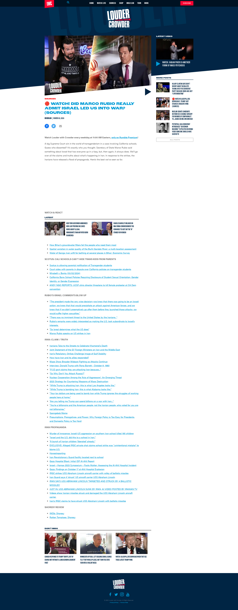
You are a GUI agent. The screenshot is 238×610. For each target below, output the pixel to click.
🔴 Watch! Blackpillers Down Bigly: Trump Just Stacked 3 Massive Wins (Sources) (181, 102)
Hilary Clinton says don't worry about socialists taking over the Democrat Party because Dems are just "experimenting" (182, 88)
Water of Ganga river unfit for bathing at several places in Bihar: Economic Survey (90, 252)
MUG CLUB (130, 2)
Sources (50, 99)
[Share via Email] (60, 126)
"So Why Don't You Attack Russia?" (67, 373)
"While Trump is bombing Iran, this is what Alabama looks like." (80, 389)
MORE (146, 2)
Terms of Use (124, 602)
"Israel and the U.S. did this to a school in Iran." (73, 437)
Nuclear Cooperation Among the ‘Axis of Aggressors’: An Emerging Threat (86, 377)
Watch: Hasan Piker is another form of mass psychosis (176, 63)
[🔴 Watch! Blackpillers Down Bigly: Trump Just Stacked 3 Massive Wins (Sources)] (163, 102)
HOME (91, 2)
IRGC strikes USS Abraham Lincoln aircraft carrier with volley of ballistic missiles (89, 473)
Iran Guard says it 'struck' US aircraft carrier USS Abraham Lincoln (82, 477)
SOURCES (112, 2)
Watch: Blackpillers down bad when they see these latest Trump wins (131, 558)
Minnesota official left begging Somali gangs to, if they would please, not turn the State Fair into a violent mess (96, 559)
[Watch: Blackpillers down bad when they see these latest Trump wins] (132, 543)
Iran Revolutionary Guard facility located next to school (77, 457)
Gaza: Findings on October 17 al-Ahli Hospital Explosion (77, 469)
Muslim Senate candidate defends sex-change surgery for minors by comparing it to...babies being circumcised (182, 115)
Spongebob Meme (58, 413)
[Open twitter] (116, 594)
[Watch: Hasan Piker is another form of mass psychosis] (174, 49)
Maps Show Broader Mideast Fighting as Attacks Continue (78, 361)
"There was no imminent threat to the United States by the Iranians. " (83, 317)
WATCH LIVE (101, 2)
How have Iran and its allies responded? (69, 357)
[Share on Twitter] (53, 126)
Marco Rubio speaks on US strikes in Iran (70, 333)
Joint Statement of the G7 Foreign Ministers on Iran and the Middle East (85, 349)
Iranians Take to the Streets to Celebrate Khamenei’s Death (78, 345)
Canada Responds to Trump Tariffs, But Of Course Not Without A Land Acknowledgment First (60, 559)
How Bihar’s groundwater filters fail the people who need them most (83, 244)
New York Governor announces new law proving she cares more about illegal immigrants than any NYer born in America (77, 229)
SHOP (121, 2)
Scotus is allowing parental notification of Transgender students (81, 265)
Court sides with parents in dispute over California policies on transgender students (90, 269)
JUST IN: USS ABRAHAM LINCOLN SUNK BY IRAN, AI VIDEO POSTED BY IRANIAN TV (93, 489)
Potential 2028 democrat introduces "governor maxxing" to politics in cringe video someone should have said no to (182, 128)
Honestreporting (57, 453)
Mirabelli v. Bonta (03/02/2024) (65, 273)
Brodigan (48, 118)
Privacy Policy (114, 602)
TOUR (139, 2)
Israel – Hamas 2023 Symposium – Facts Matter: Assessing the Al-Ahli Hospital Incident (93, 465)
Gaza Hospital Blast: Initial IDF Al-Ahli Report (72, 461)
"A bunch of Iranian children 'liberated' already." (72, 441)
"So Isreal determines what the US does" (69, 329)
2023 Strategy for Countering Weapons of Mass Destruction (79, 381)
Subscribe (187, 3)
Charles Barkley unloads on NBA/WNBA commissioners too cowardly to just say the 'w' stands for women (123, 228)
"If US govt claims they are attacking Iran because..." (75, 369)
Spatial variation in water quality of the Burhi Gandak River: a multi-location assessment (93, 248)
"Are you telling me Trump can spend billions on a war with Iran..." (82, 401)
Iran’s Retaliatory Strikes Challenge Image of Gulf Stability (78, 353)
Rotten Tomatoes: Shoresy (62, 517)
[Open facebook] (110, 594)
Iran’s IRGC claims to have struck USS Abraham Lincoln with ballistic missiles (88, 500)
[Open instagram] (122, 594)
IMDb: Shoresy (57, 513)
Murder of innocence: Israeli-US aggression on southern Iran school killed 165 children (92, 433)
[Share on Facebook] (47, 126)
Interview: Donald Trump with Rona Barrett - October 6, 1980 (79, 365)
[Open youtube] (128, 594)
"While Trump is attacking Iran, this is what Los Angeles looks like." (82, 385)
